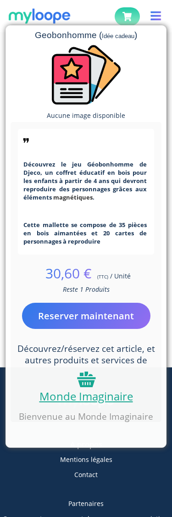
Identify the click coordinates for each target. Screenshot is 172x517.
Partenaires (86, 503)
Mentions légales (86, 459)
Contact (86, 474)
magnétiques (73, 197)
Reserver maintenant (86, 316)
